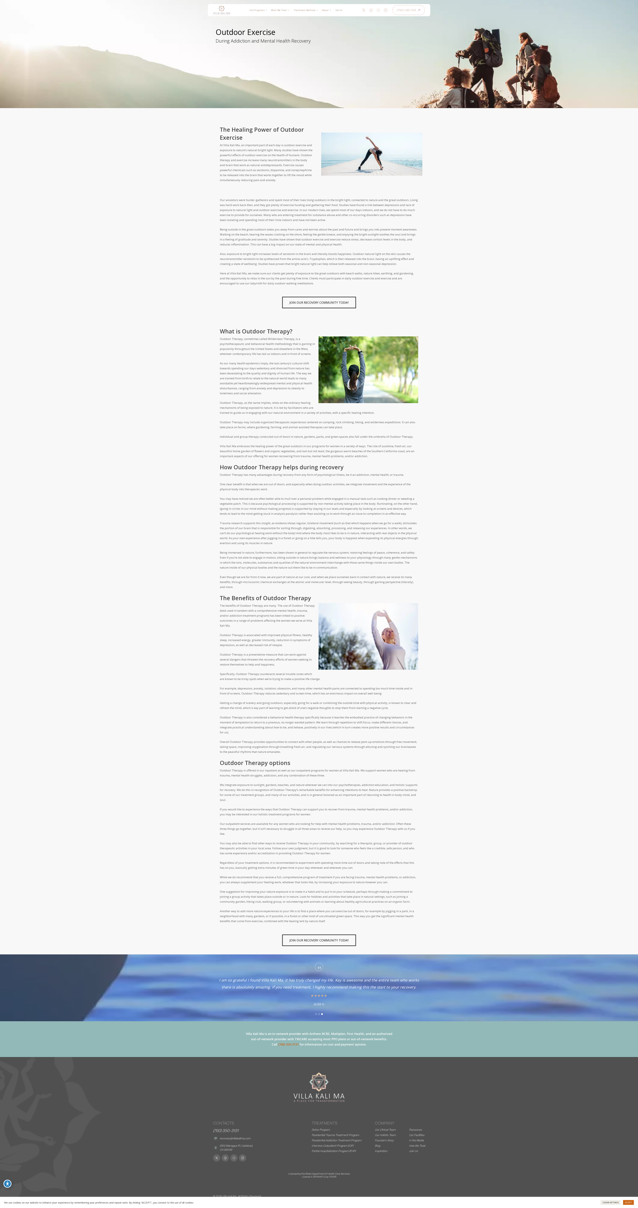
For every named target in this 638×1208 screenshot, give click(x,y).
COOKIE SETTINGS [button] (611, 1202)
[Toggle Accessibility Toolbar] (7, 1184)
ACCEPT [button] (628, 1202)
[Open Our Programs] (266, 10)
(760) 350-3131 (225, 1130)
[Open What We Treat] (289, 10)
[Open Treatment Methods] (317, 10)
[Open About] (330, 10)
